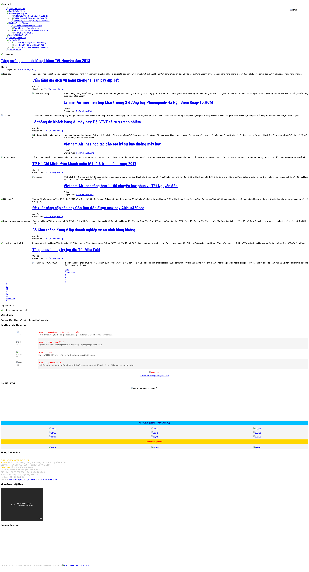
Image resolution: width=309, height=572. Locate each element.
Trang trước (70, 272)
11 (7, 289)
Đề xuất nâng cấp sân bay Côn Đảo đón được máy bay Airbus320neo (88, 207)
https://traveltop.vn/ (48, 479)
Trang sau (10, 298)
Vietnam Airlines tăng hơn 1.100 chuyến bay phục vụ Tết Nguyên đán (121, 185)
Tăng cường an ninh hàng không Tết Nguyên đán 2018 (45, 60)
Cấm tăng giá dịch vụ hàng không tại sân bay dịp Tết (75, 80)
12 (7, 291)
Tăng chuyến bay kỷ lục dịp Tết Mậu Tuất (66, 249)
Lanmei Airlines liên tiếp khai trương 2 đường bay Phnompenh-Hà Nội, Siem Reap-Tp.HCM (138, 102)
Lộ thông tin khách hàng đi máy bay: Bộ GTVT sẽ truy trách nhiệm (86, 121)
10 (7, 286)
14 (7, 296)
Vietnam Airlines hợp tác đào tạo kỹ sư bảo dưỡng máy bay (112, 144)
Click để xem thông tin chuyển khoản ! (154, 376)
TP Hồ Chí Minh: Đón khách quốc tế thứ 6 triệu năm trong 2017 (84, 163)
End (7, 301)
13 (7, 294)
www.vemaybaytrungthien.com (23, 479)
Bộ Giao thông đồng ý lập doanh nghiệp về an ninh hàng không (83, 229)
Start (67, 269)
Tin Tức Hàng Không (27, 69)
